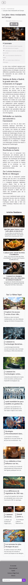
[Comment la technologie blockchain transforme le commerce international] (14, 333)
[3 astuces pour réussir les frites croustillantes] (14, 245)
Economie (13, 566)
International (10, 8)
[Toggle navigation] (4, 2)
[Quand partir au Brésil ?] (20, 509)
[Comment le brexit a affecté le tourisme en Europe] (8, 509)
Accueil (3, 8)
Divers (13, 575)
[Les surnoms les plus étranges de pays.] (14, 535)
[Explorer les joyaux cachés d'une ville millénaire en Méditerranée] (14, 303)
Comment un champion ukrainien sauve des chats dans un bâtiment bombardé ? (14, 278)
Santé (13, 570)
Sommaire (8, 43)
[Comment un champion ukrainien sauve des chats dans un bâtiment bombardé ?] (14, 268)
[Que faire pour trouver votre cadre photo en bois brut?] (14, 221)
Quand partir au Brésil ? (20, 516)
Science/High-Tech (13, 573)
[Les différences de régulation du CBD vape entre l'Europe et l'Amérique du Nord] (14, 482)
